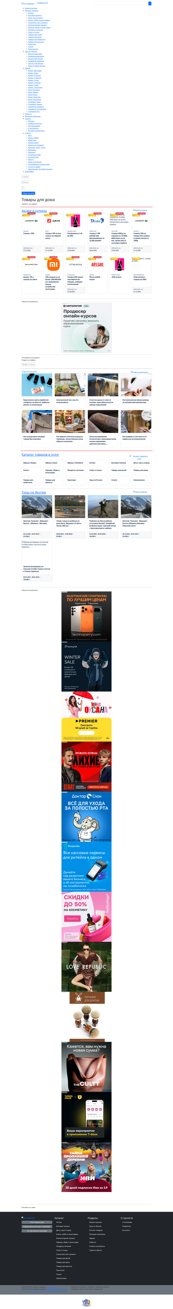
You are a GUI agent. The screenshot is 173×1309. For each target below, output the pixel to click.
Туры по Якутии (34, 492)
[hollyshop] (86, 916)
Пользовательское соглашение (32, 1291)
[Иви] (86, 1167)
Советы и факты (95, 1250)
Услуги (58, 1274)
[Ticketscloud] (86, 1117)
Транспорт (60, 1270)
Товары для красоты (64, 1266)
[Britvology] (86, 1017)
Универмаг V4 (42, 3)
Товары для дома (63, 1262)
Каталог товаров (95, 1230)
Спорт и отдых (62, 1250)
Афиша (92, 1238)
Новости (92, 1242)
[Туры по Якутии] (140, 492)
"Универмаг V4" (52, 1287)
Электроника (61, 1278)
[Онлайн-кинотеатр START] (86, 766)
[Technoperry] (86, 616)
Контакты (126, 1230)
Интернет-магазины (97, 1234)
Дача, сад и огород (63, 1230)
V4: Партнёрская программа (37, 1231)
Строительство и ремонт (66, 1254)
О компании (127, 1222)
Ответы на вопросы (29, 371)
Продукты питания (63, 1246)
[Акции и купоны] (140, 210)
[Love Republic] (86, 966)
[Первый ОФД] (86, 866)
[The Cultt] (86, 1067)
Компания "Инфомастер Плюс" (57, 1289)
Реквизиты (126, 1226)
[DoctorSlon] (86, 816)
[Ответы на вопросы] (139, 372)
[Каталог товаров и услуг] (139, 457)
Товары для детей (63, 1258)
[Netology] (86, 328)
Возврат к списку (28, 364)
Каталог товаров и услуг (40, 454)
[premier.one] (86, 716)
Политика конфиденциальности (56, 1291)
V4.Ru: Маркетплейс (37, 1222)
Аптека (59, 1222)
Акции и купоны (34, 210)
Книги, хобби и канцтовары (67, 1234)
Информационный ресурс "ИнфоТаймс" (37, 1227)
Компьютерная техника (65, 1238)
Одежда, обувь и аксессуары (67, 1242)
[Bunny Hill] (86, 666)
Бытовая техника (63, 1226)
